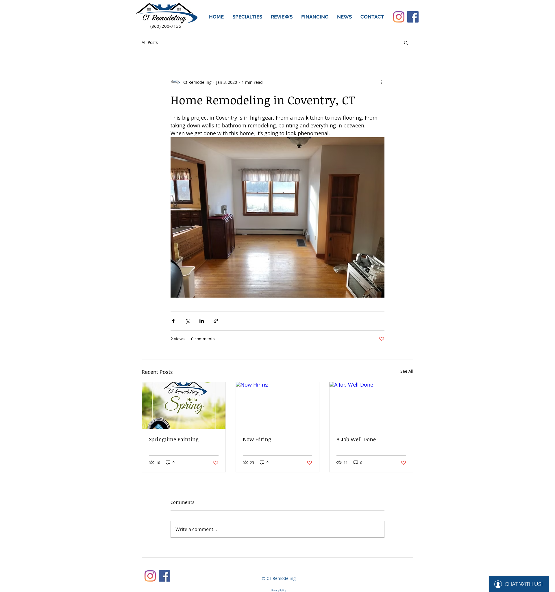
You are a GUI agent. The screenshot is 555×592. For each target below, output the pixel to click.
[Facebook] (413, 17)
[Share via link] (216, 321)
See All (406, 371)
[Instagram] (398, 17)
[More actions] (381, 82)
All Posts (150, 42)
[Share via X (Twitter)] (187, 321)
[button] (247, 17)
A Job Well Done (356, 439)
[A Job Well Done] (371, 405)
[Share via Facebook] (173, 321)
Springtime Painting (173, 439)
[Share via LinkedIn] (201, 321)
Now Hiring (257, 439)
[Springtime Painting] (183, 405)
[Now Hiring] (277, 405)
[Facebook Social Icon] (164, 576)
